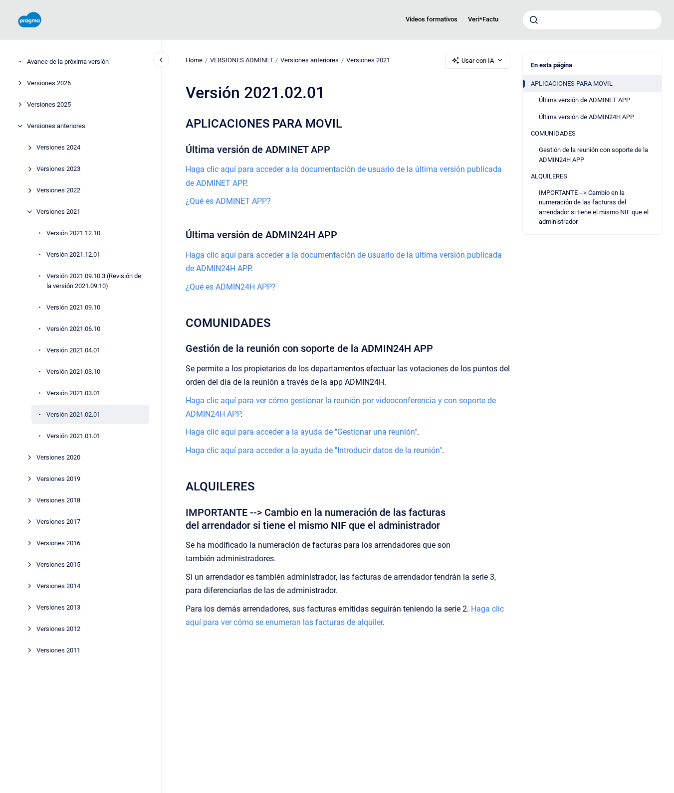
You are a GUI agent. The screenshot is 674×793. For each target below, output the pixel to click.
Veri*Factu (483, 19)
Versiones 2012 (58, 628)
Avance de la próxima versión (68, 61)
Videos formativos (431, 19)
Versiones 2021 (58, 211)
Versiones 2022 (58, 190)
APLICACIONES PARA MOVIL (572, 83)
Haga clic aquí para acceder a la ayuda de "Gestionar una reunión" (301, 432)
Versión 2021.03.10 (73, 371)
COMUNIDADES (553, 133)
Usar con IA (477, 60)
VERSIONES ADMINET (241, 60)
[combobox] (592, 19)
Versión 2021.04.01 (73, 349)
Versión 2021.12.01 (73, 254)
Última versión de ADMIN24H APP (586, 117)
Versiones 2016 (58, 542)
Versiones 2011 (58, 649)
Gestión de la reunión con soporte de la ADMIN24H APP (593, 154)
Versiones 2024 (58, 147)
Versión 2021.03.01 (73, 392)
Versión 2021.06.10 (73, 328)
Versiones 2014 (58, 585)
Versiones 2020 (58, 457)
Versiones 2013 (58, 607)
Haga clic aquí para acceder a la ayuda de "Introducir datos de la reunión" (314, 450)
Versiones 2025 (49, 104)
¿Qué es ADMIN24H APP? (231, 287)
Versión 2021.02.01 (73, 414)
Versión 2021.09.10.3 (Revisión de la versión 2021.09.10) (93, 281)
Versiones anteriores (56, 126)
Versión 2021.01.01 (73, 435)
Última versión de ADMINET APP (584, 100)
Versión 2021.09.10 (73, 307)
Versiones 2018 (58, 499)
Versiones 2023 (58, 168)
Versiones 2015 (58, 564)
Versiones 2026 (49, 83)
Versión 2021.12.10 (73, 233)
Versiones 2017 (58, 521)
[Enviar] (534, 20)
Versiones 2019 (58, 478)
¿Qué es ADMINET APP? (228, 201)
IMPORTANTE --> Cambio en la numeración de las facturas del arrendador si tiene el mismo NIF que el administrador (594, 207)
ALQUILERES (549, 176)
